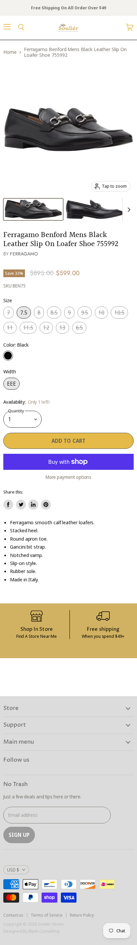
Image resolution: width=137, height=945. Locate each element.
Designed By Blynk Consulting (31, 931)
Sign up (19, 834)
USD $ (13, 870)
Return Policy (82, 915)
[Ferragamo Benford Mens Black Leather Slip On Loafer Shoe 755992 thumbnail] (33, 209)
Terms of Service (47, 915)
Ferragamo (24, 253)
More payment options (69, 477)
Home (10, 52)
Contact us (13, 915)
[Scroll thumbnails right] (127, 210)
